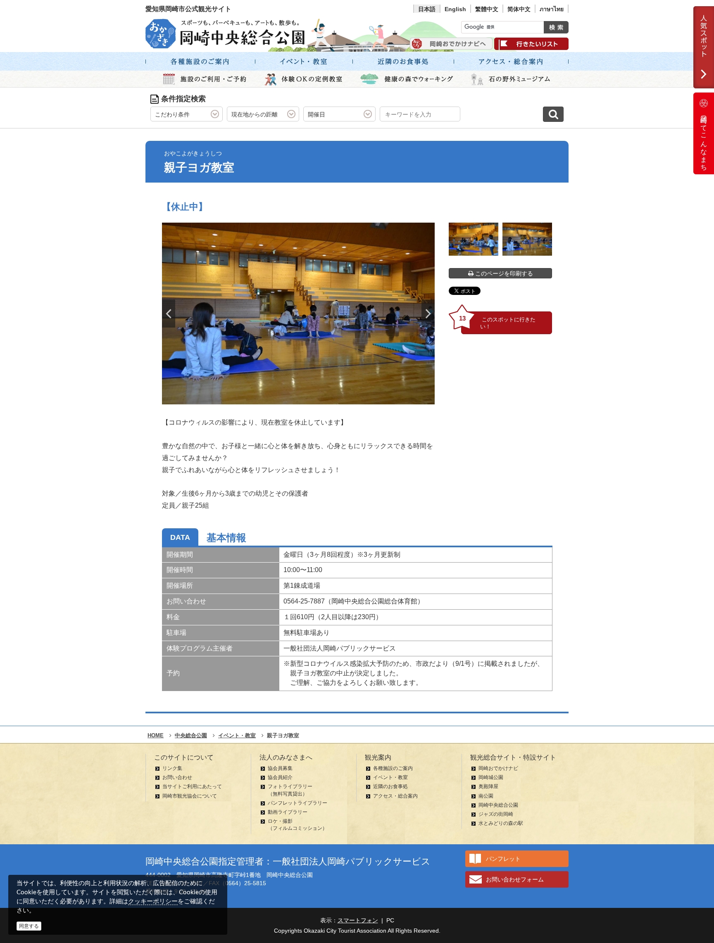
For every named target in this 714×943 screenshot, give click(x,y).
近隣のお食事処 (390, 786)
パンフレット (503, 858)
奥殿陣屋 (488, 786)
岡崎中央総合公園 (498, 805)
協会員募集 (280, 768)
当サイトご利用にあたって (192, 786)
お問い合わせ (177, 777)
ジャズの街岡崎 (495, 814)
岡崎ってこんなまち (703, 140)
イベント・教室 (390, 777)
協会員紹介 (280, 777)
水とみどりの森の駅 (500, 823)
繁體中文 (486, 9)
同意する (29, 926)
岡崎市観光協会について (189, 796)
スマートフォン (358, 920)
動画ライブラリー (287, 812)
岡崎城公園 (490, 777)
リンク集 (172, 768)
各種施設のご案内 (393, 768)
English (455, 9)
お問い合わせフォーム (515, 879)
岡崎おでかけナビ (498, 768)
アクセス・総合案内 (395, 796)
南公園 (485, 796)
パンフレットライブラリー (297, 803)
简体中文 (519, 9)
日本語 (427, 9)
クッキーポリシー (153, 901)
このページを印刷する (503, 273)
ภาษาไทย (552, 9)
